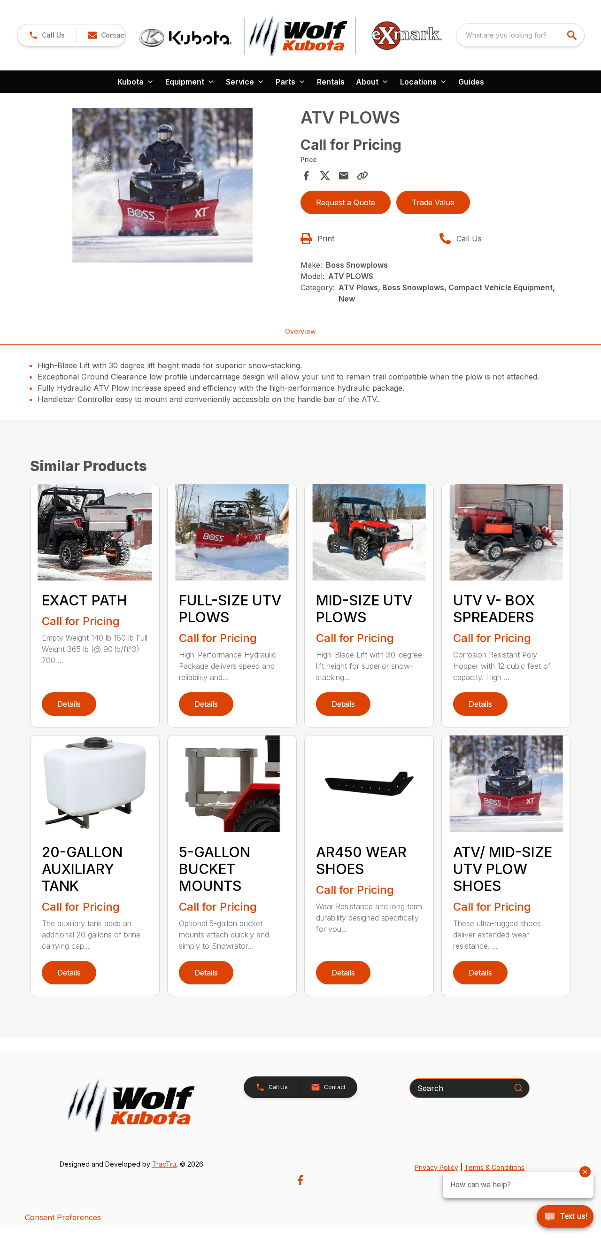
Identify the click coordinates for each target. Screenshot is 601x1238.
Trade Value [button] (433, 202)
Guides (471, 81)
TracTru (164, 1164)
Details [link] (69, 704)
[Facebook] (300, 1180)
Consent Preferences (63, 1217)
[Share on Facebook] (306, 175)
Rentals (331, 81)
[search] (573, 35)
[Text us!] (565, 1217)
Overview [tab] (300, 331)
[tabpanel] (162, 186)
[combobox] (520, 35)
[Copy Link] (362, 175)
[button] (46, 35)
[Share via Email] (343, 175)
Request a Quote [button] (345, 202)
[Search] (518, 1087)
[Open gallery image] (162, 185)
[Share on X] (325, 175)
